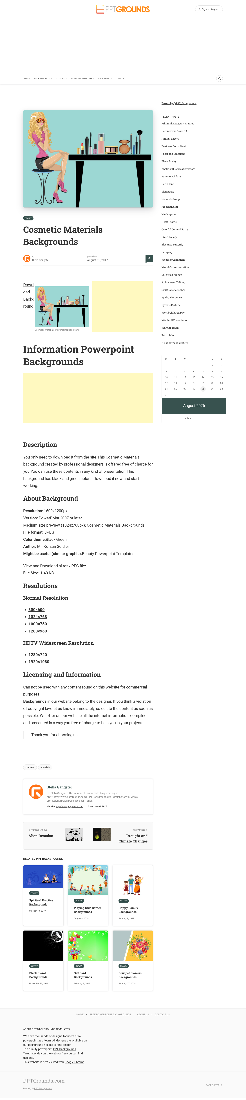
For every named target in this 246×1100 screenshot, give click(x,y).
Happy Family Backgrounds (128, 910)
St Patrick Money (172, 274)
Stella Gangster (40, 260)
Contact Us (162, 1014)
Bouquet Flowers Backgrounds (130, 975)
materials (45, 767)
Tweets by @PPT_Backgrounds (179, 103)
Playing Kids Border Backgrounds (87, 910)
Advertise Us (105, 78)
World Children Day (173, 312)
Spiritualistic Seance (173, 290)
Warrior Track (170, 327)
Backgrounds (42, 78)
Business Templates (82, 78)
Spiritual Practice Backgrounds (41, 902)
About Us (143, 1014)
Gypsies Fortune (171, 305)
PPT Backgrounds (43, 1088)
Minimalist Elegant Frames (178, 123)
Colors (60, 78)
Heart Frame (169, 221)
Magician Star (170, 206)
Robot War (168, 335)
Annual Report (170, 138)
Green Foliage (169, 237)
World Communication (175, 267)
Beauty (28, 218)
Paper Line (168, 184)
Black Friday (169, 161)
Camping (167, 252)
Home (27, 78)
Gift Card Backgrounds (83, 975)
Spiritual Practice (172, 297)
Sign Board (168, 191)
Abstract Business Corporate (178, 169)
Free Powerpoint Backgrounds (110, 1014)
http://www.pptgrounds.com (69, 806)
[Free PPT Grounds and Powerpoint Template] (123, 9)
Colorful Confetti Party (175, 229)
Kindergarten (169, 214)
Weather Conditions (173, 259)
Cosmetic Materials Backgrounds (116, 525)
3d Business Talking (173, 282)
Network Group (171, 199)
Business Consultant (174, 146)
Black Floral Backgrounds (38, 975)
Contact (122, 78)
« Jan (188, 418)
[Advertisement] (123, 45)
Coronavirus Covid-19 (174, 131)
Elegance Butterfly (172, 244)
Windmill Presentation (175, 320)
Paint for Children (172, 176)
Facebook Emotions (173, 153)
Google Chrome (74, 1062)
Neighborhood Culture (175, 343)
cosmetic (30, 767)
